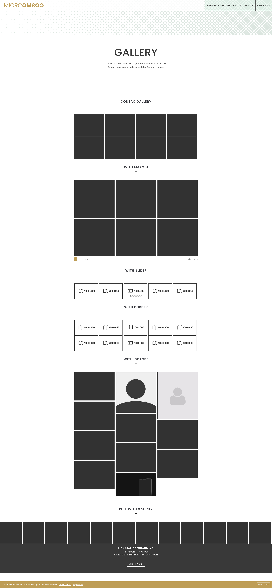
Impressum (139, 555)
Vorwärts (85, 259)
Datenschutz (152, 555)
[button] (130, 296)
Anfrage (136, 563)
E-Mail (130, 555)
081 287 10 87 (120, 555)
